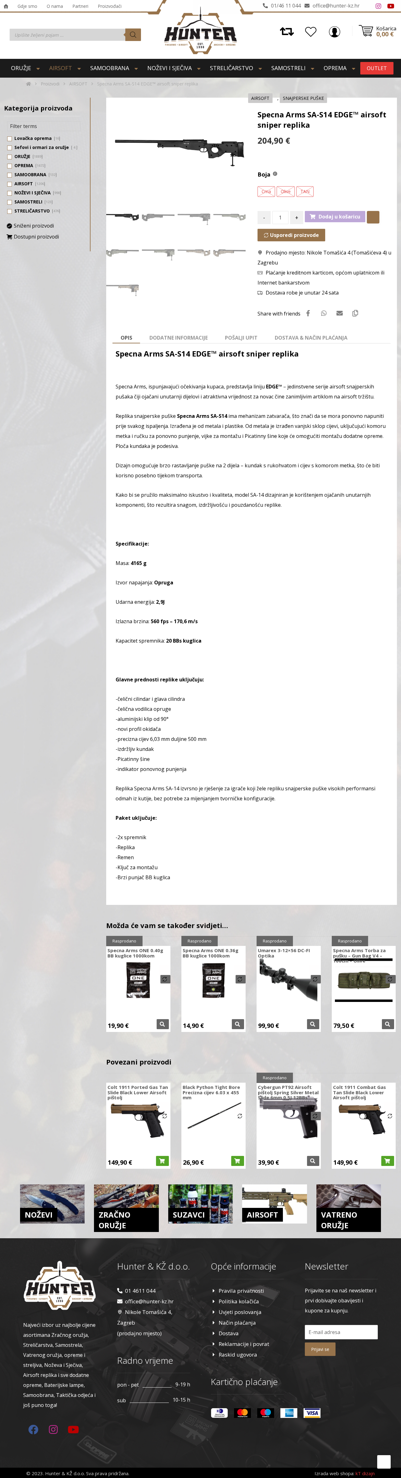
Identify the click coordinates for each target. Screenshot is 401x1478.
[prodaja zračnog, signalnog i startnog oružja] (200, 30)
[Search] (133, 34)
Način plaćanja (237, 1322)
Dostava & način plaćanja (311, 337)
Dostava (229, 1333)
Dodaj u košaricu (339, 216)
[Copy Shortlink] (355, 313)
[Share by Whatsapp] (324, 313)
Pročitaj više (163, 1024)
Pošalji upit (241, 337)
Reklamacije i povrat (244, 1343)
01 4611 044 (140, 1290)
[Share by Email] (339, 313)
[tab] (126, 338)
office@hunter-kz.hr (149, 1301)
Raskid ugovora (238, 1354)
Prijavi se (320, 1349)
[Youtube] (391, 6)
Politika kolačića (239, 1301)
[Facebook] (366, 6)
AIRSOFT (260, 98)
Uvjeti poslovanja (240, 1312)
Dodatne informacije (178, 337)
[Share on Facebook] (308, 313)
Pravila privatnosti (241, 1290)
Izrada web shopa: (334, 1473)
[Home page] (28, 84)
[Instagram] (378, 6)
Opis (126, 337)
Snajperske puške (303, 98)
